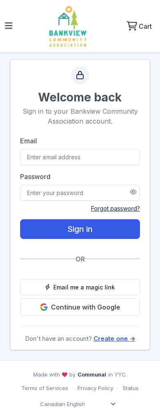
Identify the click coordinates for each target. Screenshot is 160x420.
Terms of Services (44, 388)
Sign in (80, 229)
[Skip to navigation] (8, 26)
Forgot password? (115, 208)
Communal (92, 374)
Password (35, 176)
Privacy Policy (95, 388)
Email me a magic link (84, 287)
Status (131, 388)
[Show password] (133, 192)
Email (28, 141)
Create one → (114, 338)
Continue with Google (85, 307)
